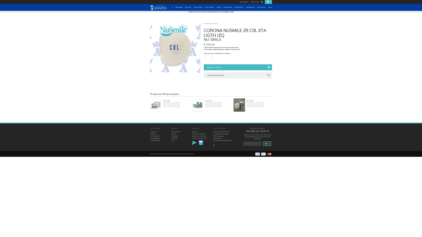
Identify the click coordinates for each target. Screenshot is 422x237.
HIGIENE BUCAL (155, 140)
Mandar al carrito (214, 67)
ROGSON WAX (176, 132)
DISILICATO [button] (188, 7)
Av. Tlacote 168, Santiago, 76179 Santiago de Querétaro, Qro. (221, 136)
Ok (266, 144)
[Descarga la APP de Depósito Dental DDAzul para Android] (195, 143)
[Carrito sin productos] (268, 2)
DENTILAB (174, 136)
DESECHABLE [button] (179, 7)
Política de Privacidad (198, 134)
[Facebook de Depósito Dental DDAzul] (213, 145)
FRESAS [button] (219, 7)
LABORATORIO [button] (250, 7)
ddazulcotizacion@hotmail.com (222, 140)
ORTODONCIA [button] (261, 7)
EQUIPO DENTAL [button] (210, 7)
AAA (172, 140)
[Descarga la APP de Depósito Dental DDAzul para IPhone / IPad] (201, 143)
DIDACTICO (154, 132)
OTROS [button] (270, 7)
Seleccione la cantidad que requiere (217, 53)
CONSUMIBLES (155, 138)
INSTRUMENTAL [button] (239, 7)
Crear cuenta (255, 2)
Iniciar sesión (243, 2)
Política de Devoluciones (199, 138)
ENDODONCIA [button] (198, 7)
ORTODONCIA (155, 136)
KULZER (173, 134)
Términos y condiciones (199, 136)
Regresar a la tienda (212, 23)
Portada (194, 132)
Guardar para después (215, 75)
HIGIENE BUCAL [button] (228, 7)
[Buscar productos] (262, 2)
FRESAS (153, 134)
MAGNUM (174, 138)
